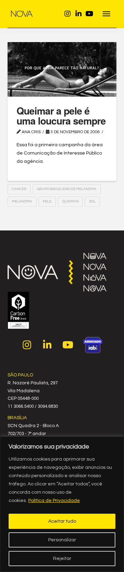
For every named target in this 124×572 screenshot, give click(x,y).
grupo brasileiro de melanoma (66, 189)
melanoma (22, 201)
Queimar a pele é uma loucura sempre (61, 115)
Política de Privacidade (54, 500)
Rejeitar (62, 558)
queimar (70, 201)
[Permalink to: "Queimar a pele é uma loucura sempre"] (62, 69)
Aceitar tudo (62, 521)
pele (47, 201)
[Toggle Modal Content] (106, 14)
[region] (62, 504)
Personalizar (62, 540)
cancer (19, 189)
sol (92, 201)
